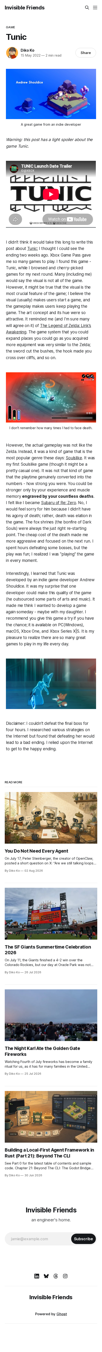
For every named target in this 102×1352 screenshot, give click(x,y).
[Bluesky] (46, 1276)
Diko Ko (27, 50)
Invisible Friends (24, 7)
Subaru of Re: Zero (58, 502)
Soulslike (74, 458)
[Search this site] (87, 7)
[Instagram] (65, 1276)
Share (86, 52)
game (10, 27)
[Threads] (55, 1276)
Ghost (61, 1314)
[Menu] (95, 7)
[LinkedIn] (36, 1276)
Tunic (32, 248)
